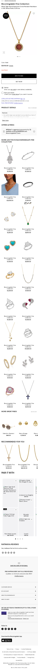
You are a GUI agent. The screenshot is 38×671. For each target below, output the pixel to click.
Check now (26, 618)
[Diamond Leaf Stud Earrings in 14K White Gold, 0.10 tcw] (28, 361)
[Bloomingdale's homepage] (2, 0)
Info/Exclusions (18, 103)
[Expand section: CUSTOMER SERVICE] (19, 587)
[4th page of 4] (22, 538)
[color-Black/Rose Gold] (28, 203)
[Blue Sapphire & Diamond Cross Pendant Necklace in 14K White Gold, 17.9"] (28, 390)
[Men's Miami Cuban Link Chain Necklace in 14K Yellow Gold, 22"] (24, 454)
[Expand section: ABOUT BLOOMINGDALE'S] (19, 595)
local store (15, 94)
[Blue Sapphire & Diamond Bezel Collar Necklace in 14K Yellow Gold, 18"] (28, 274)
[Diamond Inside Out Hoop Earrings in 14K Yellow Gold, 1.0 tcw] (9, 361)
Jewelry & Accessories (10, 0)
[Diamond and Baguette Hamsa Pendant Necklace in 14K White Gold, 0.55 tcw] (9, 155)
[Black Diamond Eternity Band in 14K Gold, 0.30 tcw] (28, 184)
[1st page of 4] (15, 538)
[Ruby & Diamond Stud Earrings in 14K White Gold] (28, 303)
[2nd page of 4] (17, 538)
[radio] (25, 203)
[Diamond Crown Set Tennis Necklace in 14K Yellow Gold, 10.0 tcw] (9, 184)
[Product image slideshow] (19, 35)
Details (11, 65)
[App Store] (6, 640)
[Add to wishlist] (34, 13)
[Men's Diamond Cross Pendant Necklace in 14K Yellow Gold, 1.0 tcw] (8, 454)
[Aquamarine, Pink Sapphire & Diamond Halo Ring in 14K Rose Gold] (9, 390)
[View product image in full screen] (4, 52)
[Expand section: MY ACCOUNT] (19, 591)
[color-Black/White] (25, 203)
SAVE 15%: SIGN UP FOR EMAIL (19, 565)
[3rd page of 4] (20, 538)
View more (5, 120)
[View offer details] (19, 131)
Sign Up (22, 98)
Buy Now (19, 81)
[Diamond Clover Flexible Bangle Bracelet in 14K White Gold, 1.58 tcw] (28, 155)
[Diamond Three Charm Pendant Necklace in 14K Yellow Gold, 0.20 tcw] (9, 332)
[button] (19, 35)
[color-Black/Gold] (30, 203)
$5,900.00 (4, 66)
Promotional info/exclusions (15, 618)
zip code (13, 89)
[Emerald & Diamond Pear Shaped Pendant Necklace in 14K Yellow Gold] (28, 216)
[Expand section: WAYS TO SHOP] (19, 599)
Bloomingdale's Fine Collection (15, 4)
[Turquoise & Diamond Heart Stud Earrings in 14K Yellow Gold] (9, 245)
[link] (9, 169)
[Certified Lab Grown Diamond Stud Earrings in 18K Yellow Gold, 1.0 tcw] (9, 216)
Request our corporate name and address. (19, 664)
